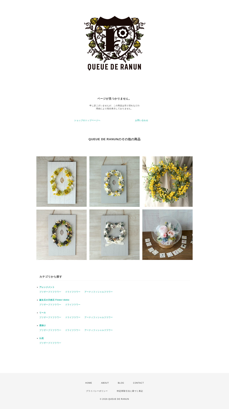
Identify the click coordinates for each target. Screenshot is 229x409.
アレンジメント (47, 287)
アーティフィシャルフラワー (98, 292)
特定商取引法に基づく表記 (130, 391)
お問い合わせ (141, 120)
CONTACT (138, 383)
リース (42, 312)
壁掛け (42, 325)
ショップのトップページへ (87, 120)
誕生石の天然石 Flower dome (54, 300)
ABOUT (105, 383)
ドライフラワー (72, 292)
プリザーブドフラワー (50, 292)
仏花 (41, 338)
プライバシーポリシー (97, 391)
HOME (88, 383)
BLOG (121, 383)
